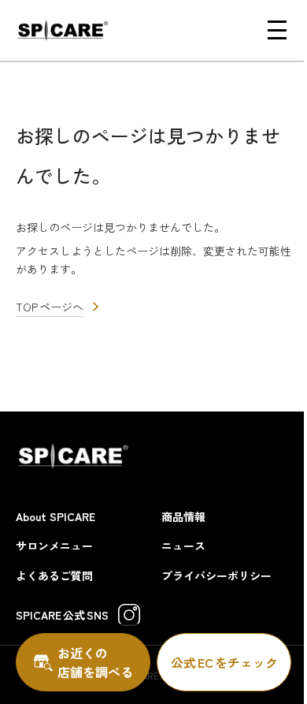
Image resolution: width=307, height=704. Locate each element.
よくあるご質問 (54, 575)
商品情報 (183, 516)
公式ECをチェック (224, 662)
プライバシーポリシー (216, 575)
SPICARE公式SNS (62, 615)
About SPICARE (55, 516)
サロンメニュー (54, 545)
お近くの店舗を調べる (95, 662)
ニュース (183, 545)
